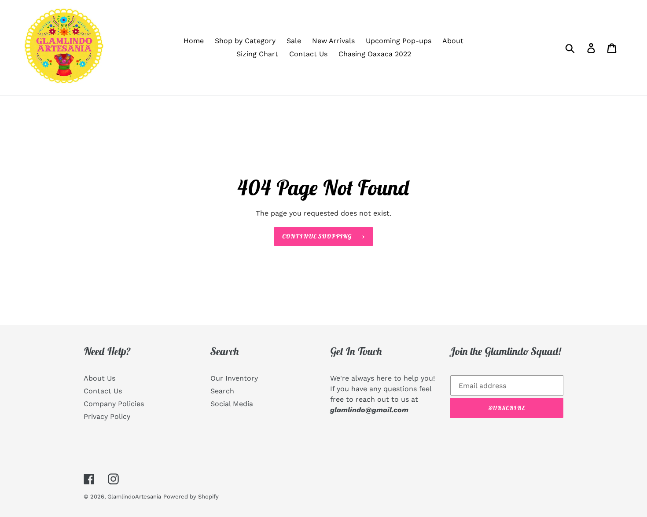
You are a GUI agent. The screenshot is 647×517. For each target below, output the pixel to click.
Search (222, 391)
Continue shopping (317, 236)
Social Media (231, 404)
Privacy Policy (107, 416)
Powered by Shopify (191, 496)
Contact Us (103, 391)
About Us (99, 378)
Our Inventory (234, 378)
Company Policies (114, 404)
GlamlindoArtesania (134, 496)
